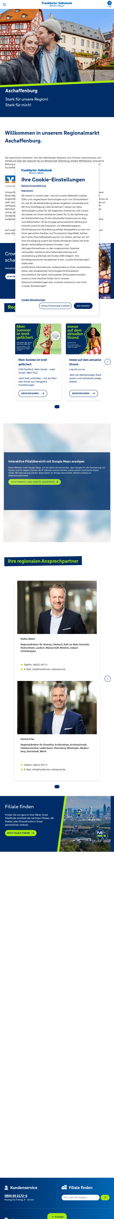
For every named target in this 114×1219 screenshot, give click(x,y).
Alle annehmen (83, 306)
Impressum (27, 190)
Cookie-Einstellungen (33, 299)
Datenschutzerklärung (33, 185)
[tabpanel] (38, 361)
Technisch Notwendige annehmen (55, 306)
